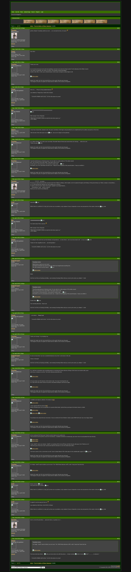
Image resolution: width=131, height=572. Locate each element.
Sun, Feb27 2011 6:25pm (18, 108)
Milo (12, 110)
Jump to (13, 566)
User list (17, 11)
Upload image (27, 11)
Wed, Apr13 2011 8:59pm (18, 158)
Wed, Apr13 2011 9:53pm (18, 179)
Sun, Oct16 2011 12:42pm (18, 517)
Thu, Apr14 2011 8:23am (18, 218)
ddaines (13, 129)
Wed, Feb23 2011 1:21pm (18, 49)
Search (33, 11)
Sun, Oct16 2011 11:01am (18, 481)
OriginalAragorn (15, 260)
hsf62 (12, 202)
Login (42, 11)
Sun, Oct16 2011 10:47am (18, 397)
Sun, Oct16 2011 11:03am (18, 499)
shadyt (13, 51)
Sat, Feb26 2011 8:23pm (18, 87)
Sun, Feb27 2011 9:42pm (18, 127)
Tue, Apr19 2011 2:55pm (18, 353)
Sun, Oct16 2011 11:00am (18, 462)
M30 (47, 405)
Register (38, 11)
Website (13, 43)
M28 (53, 399)
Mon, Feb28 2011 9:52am (18, 139)
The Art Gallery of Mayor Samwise (42, 26)
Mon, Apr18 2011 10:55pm (18, 283)
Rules (21, 11)
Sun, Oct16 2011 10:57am (18, 432)
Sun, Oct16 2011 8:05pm (18, 538)
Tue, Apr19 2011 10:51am (18, 334)
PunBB (118, 566)
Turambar (14, 64)
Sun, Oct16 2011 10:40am (18, 368)
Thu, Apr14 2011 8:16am (18, 200)
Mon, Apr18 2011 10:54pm (18, 258)
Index (13, 11)
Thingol (13, 89)
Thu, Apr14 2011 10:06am (18, 237)
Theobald (13, 30)
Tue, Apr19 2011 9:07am (18, 313)
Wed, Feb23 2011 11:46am (18, 28)
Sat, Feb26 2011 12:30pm (18, 62)
